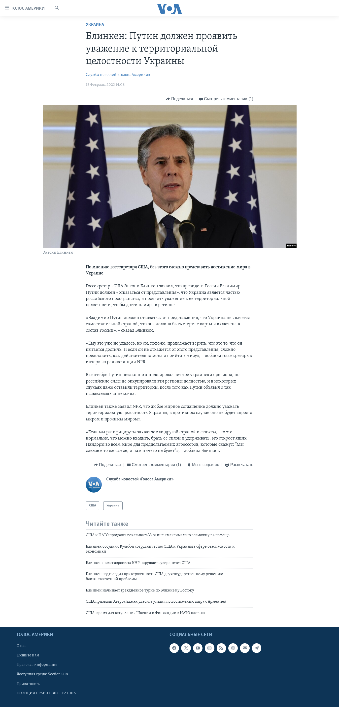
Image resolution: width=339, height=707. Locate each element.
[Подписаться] (244, 648)
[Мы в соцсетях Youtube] (198, 648)
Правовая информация (37, 665)
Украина (95, 25)
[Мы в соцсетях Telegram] (256, 648)
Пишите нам (28, 655)
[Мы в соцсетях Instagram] (209, 648)
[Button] (179, 99)
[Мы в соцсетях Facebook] (174, 648)
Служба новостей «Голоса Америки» (118, 75)
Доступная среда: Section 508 (42, 674)
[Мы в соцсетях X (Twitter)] (186, 648)
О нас (21, 646)
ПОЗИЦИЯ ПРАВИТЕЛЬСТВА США (46, 693)
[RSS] (221, 648)
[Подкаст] (233, 648)
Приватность (28, 684)
